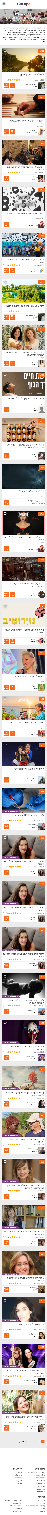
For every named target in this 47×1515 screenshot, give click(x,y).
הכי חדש (42, 1503)
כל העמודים (41, 1492)
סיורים (43, 1509)
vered (33, 454)
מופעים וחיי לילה (16, 1506)
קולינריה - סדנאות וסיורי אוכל (35, 1506)
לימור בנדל (32, 871)
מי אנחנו (19, 1472)
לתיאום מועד (6, 826)
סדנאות (42, 1511)
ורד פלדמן (32, 1334)
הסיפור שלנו (18, 1478)
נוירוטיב (33, 640)
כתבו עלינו (18, 1475)
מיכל (34, 686)
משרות (19, 1483)
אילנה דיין (32, 1288)
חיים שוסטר (31, 1149)
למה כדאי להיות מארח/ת (36, 1472)
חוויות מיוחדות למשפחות (13, 1500)
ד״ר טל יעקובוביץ (30, 1056)
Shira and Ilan (30, 84)
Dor (34, 177)
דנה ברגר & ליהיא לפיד (28, 1380)
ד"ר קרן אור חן (30, 1103)
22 (26, 1441)
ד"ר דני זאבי (31, 825)
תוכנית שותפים (40, 1486)
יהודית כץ (32, 1195)
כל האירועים (17, 1509)
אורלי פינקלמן (31, 1427)
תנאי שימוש (41, 1481)
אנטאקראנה (31, 501)
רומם (33, 130)
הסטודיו (33, 362)
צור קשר (19, 1481)
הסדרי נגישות (40, 1489)
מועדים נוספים (6, 85)
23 (23, 1441)
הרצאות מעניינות (39, 1500)
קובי (34, 732)
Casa (33, 593)
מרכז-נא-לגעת (31, 778)
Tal (34, 408)
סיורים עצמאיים (16, 1511)
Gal (34, 269)
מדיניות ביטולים (39, 1478)
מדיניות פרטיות (40, 1483)
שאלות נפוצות (40, 1475)
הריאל (33, 223)
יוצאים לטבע (17, 1503)
